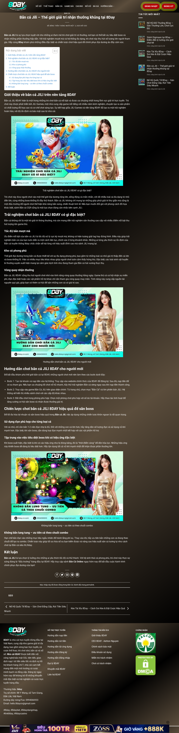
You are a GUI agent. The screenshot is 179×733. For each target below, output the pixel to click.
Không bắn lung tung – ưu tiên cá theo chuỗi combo (32, 84)
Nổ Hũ (88, 6)
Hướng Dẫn (106, 6)
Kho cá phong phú (19, 65)
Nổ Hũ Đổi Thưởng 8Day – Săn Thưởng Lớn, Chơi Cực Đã (160, 26)
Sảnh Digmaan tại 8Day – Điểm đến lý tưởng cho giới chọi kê (160, 40)
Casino (79, 6)
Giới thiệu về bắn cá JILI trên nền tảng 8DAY (26, 55)
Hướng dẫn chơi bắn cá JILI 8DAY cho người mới (29, 71)
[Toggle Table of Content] (53, 51)
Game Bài (69, 6)
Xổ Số (39, 6)
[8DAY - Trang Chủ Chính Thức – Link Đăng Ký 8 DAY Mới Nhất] (17, 6)
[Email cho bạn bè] (67, 575)
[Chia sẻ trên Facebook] (57, 575)
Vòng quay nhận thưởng (21, 68)
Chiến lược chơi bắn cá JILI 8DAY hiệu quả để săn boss (31, 74)
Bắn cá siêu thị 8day (22, 545)
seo (85, 26)
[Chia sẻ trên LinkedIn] (77, 575)
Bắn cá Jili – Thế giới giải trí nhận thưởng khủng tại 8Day (161, 69)
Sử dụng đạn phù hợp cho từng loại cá (27, 78)
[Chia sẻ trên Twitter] (62, 575)
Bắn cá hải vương (86, 263)
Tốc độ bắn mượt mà (20, 61)
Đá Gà (96, 6)
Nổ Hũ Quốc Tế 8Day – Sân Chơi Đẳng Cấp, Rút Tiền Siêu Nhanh (160, 83)
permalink (90, 585)
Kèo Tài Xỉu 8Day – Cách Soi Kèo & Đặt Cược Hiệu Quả (98, 608)
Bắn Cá (59, 6)
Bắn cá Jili (60, 414)
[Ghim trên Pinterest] (72, 575)
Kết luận (11, 87)
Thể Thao (48, 6)
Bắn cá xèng (90, 384)
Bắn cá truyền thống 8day (17, 243)
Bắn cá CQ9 (25, 207)
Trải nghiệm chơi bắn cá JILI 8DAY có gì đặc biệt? (29, 58)
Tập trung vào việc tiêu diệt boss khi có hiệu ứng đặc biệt (34, 81)
